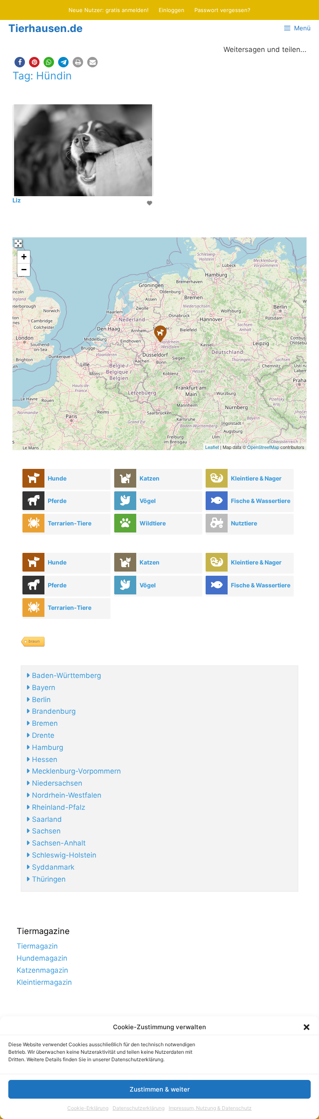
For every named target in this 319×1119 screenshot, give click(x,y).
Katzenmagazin (42, 970)
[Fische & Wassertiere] (217, 500)
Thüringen (48, 879)
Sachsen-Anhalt (58, 843)
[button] (306, 1027)
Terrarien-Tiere (69, 523)
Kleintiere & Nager (256, 478)
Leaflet (212, 447)
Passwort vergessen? (222, 10)
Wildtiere (153, 523)
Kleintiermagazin (44, 982)
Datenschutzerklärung (138, 1108)
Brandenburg (53, 711)
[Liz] (160, 333)
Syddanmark (52, 867)
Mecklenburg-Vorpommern (75, 771)
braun (34, 641)
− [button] (24, 269)
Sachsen (45, 831)
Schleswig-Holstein (63, 855)
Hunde (57, 478)
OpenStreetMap (263, 447)
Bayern (42, 687)
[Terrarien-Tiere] (33, 523)
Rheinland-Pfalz (57, 807)
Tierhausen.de (45, 28)
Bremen (44, 723)
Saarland (46, 819)
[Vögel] (125, 500)
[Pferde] (33, 500)
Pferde (57, 500)
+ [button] (24, 256)
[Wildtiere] (125, 523)
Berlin (40, 699)
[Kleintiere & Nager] (217, 478)
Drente (42, 735)
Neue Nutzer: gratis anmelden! (109, 10)
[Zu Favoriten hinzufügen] (150, 203)
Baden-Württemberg (65, 675)
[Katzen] (125, 478)
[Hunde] (33, 478)
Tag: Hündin (42, 75)
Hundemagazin (42, 958)
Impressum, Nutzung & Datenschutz (210, 1108)
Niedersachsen (56, 783)
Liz (16, 200)
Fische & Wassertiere (260, 500)
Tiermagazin (37, 946)
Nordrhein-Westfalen (65, 795)
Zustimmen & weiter (160, 1089)
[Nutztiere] (217, 523)
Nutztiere (244, 523)
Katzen (150, 478)
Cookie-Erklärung (87, 1108)
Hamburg (46, 747)
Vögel (148, 500)
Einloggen (171, 10)
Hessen (43, 759)
